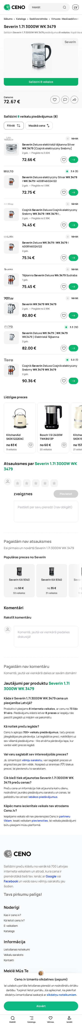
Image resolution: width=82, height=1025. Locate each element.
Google (51, 876)
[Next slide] (77, 580)
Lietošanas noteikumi (17, 949)
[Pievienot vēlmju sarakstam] (64, 159)
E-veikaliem (11, 925)
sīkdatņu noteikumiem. (62, 995)
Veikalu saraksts (13, 955)
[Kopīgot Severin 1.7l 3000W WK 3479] (74, 99)
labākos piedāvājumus (42, 797)
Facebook (11, 881)
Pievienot (66, 494)
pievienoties (40, 820)
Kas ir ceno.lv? (12, 915)
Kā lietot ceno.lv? (14, 920)
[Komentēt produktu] (65, 99)
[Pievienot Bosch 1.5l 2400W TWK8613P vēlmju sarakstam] (64, 445)
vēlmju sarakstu (32, 760)
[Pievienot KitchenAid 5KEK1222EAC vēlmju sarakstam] (30, 445)
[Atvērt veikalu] (73, 159)
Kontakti (9, 960)
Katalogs (9, 931)
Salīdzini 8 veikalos (41, 82)
